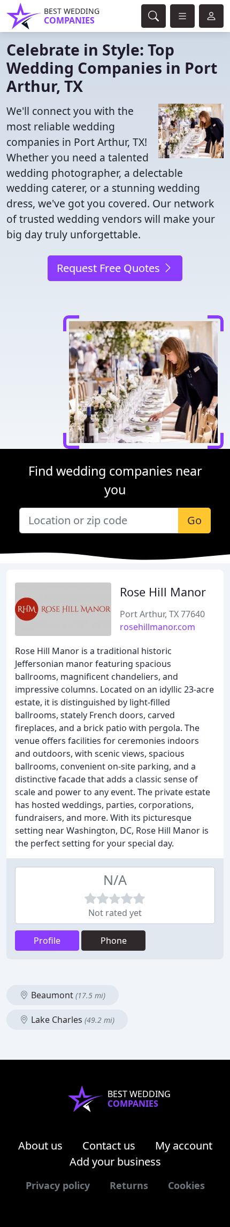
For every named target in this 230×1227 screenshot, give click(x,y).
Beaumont (67, 995)
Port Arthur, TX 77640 (162, 614)
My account (183, 1145)
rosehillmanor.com (157, 627)
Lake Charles (71, 1020)
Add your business (115, 1161)
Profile (47, 940)
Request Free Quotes (110, 268)
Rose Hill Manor (163, 592)
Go (194, 520)
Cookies (186, 1185)
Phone (114, 940)
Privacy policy (58, 1185)
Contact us (108, 1145)
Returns (129, 1185)
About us (40, 1145)
